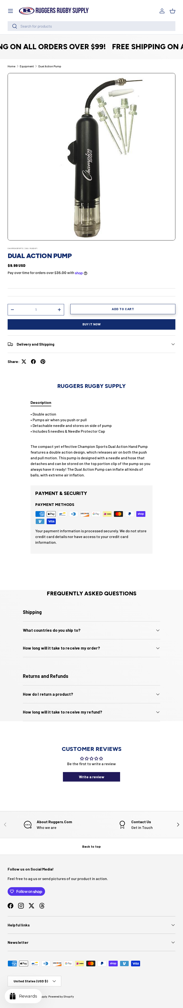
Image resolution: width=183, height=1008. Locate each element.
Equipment (27, 66)
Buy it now (91, 324)
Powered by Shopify (61, 996)
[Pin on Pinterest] (43, 361)
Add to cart (123, 309)
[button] (172, 11)
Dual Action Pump (49, 66)
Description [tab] (40, 402)
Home (11, 66)
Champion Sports (15, 248)
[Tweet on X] (24, 361)
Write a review (91, 776)
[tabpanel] (91, 444)
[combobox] (91, 26)
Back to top (91, 846)
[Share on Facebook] (33, 361)
